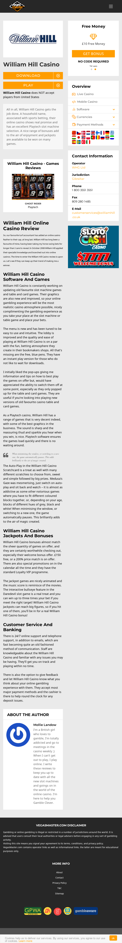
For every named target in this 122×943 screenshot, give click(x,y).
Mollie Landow (44, 725)
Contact (59, 877)
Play (28, 85)
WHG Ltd (78, 167)
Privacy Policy (59, 882)
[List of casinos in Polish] (88, 137)
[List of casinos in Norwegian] (83, 137)
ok (113, 938)
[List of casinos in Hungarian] (74, 137)
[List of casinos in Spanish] (74, 141)
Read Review (45, 194)
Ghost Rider (33, 203)
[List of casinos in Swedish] (79, 141)
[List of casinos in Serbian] (107, 137)
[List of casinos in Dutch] (88, 132)
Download (28, 75)
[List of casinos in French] (103, 132)
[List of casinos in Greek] (112, 132)
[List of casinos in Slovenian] (112, 137)
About (59, 872)
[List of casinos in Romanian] (98, 137)
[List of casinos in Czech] (79, 132)
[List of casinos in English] (93, 132)
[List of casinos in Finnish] (98, 132)
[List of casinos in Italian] (88, 141)
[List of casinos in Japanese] (79, 137)
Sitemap (59, 893)
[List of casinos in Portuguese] (93, 137)
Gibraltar (78, 179)
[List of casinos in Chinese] (74, 132)
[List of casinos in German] (107, 132)
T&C (59, 888)
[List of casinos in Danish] (83, 132)
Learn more (25, 941)
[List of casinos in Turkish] (83, 141)
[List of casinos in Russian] (103, 137)
